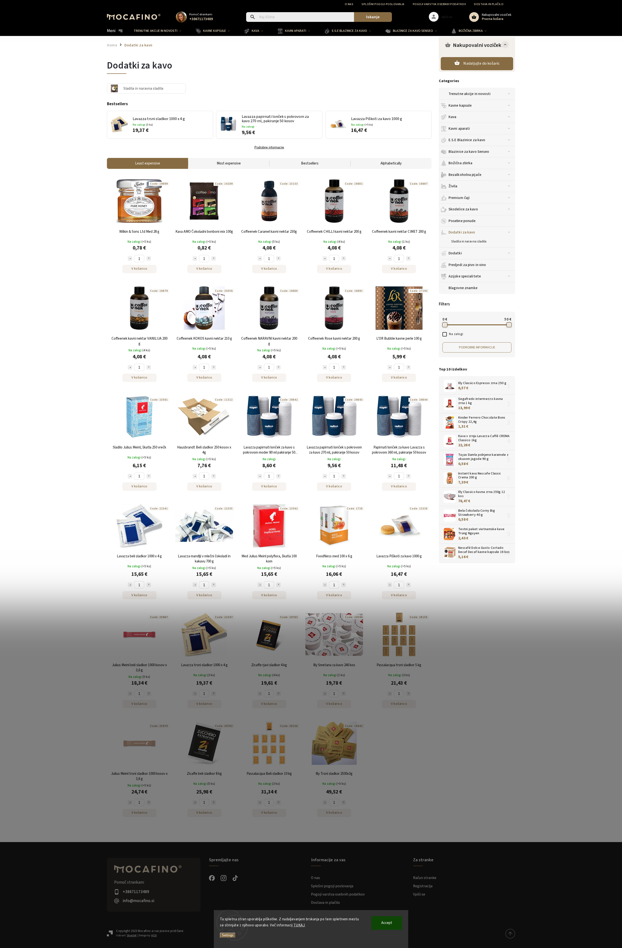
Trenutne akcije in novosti (470, 93)
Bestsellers (310, 163)
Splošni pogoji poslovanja (383, 4)
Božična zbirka (460, 163)
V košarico (139, 268)
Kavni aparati (459, 128)
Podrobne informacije (477, 347)
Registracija (422, 886)
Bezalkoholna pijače (465, 174)
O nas (349, 4)
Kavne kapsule (460, 105)
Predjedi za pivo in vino (467, 264)
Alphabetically (391, 163)
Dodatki (455, 253)
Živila (453, 186)
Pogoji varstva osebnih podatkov (439, 4)
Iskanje (373, 17)
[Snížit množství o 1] (130, 258)
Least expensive (147, 163)
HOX (154, 935)
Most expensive (229, 163)
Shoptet (132, 935)
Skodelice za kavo (463, 209)
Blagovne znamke (463, 288)
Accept (386, 922)
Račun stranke (424, 877)
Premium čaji (459, 197)
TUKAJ (299, 925)
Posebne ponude (462, 221)
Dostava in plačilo (488, 4)
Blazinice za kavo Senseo (469, 151)
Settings (227, 935)
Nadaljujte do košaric (481, 63)
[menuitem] (161, 31)
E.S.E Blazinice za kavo (467, 140)
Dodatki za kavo (462, 232)
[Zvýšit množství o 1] (149, 258)
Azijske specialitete (465, 276)
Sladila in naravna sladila (469, 241)
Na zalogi (456, 334)
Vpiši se (419, 894)
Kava (452, 117)
